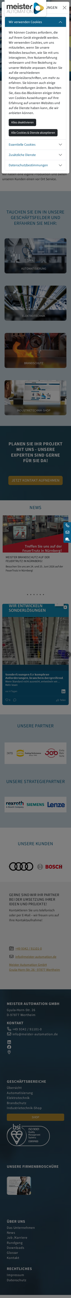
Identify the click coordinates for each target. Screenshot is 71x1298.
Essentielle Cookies (22, 144)
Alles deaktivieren (22, 122)
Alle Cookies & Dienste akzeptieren (33, 133)
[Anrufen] (67, 525)
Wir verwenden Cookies (25, 22)
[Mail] (67, 532)
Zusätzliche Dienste (22, 155)
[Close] (64, 7)
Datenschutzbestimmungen (28, 165)
